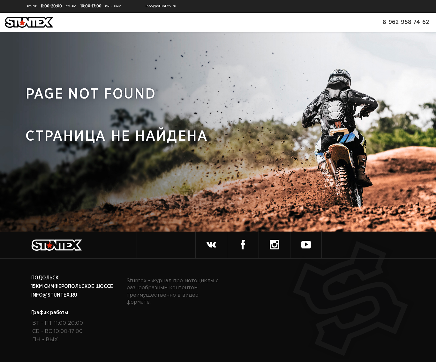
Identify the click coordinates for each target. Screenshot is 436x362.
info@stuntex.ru (161, 6)
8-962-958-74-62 (406, 22)
